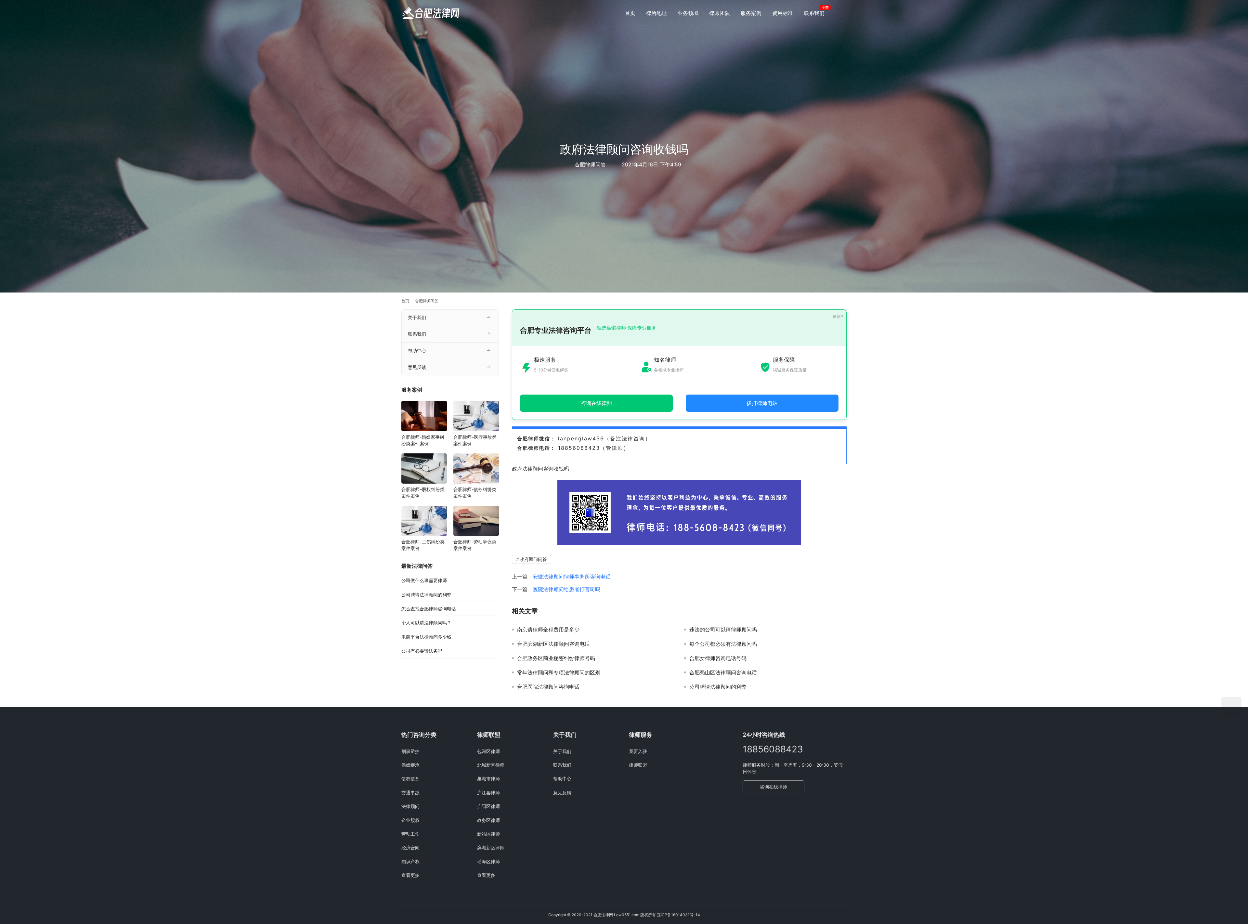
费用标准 (782, 13)
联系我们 (814, 13)
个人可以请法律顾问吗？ (426, 622)
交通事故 (410, 792)
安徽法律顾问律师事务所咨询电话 (572, 576)
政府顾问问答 (533, 559)
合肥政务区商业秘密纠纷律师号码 (556, 658)
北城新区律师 (490, 765)
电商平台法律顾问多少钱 (426, 637)
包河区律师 (488, 751)
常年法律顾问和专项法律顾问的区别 (558, 672)
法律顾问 (410, 806)
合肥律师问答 (590, 164)
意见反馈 (417, 367)
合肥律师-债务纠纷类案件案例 (474, 493)
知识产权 (410, 861)
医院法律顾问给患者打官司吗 (566, 589)
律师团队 (719, 13)
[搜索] (844, 12)
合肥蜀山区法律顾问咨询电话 (723, 672)
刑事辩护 (410, 751)
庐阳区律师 (488, 806)
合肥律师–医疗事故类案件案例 (475, 440)
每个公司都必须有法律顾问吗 (723, 644)
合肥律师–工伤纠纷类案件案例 (423, 545)
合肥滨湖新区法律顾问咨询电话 (553, 644)
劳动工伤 (410, 834)
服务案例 (751, 13)
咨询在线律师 (773, 786)
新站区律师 (488, 834)
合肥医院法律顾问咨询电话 (548, 687)
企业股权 (410, 820)
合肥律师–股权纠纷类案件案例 (423, 493)
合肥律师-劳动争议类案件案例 (474, 545)
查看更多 (410, 875)
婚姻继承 (410, 765)
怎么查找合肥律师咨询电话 (428, 608)
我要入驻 (638, 751)
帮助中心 (417, 350)
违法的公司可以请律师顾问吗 (723, 629)
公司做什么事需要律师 (424, 580)
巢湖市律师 (488, 778)
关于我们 (417, 317)
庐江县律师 (488, 792)
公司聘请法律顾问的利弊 (718, 687)
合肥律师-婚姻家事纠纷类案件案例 (422, 440)
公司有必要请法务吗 (421, 651)
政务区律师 (488, 820)
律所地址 (656, 13)
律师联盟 (638, 765)
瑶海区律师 (488, 861)
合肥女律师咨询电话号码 (718, 658)
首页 (630, 13)
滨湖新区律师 (490, 847)
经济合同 (410, 847)
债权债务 (410, 778)
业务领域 (688, 13)
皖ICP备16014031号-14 (678, 914)
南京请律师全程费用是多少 (548, 629)
